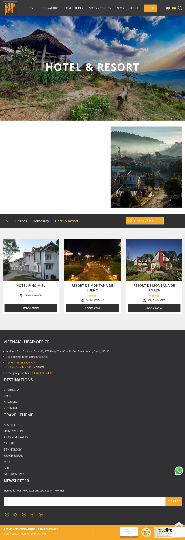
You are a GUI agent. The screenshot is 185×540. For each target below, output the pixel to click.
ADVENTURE (12, 425)
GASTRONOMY (14, 474)
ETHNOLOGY (12, 449)
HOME (31, 8)
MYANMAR (11, 402)
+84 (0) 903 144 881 (42, 373)
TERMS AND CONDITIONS (19, 529)
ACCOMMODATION (100, 8)
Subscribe (174, 501)
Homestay (41, 221)
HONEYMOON (13, 431)
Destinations (49, 8)
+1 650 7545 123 (16, 367)
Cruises (21, 221)
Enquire (150, 8)
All (8, 221)
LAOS (7, 396)
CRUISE (9, 443)
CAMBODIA (11, 390)
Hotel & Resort (66, 221)
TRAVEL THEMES (73, 8)
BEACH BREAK (13, 456)
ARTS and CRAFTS (16, 437)
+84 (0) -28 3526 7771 (23, 362)
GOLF (7, 468)
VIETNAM (10, 408)
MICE (7, 462)
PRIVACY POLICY (48, 529)
